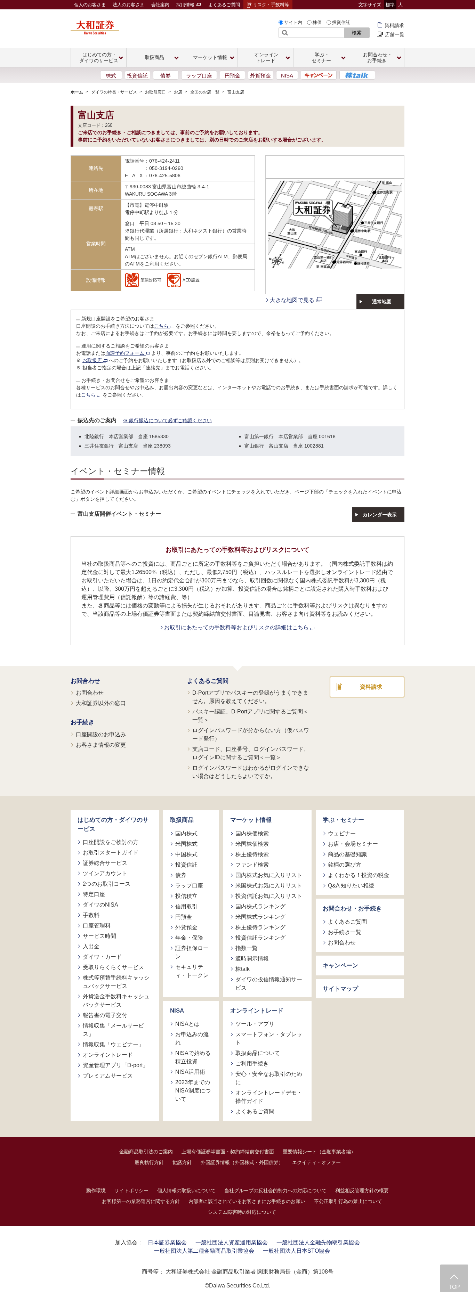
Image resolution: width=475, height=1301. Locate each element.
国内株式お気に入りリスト (268, 875)
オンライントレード (108, 1055)
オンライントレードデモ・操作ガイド (268, 1097)
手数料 (91, 915)
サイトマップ (340, 988)
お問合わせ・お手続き (352, 908)
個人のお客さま (90, 4)
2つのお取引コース (106, 884)
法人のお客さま (128, 4)
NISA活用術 (190, 1072)
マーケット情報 (251, 820)
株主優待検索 (252, 854)
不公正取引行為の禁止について (348, 1201)
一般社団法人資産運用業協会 (231, 1242)
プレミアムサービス (108, 1076)
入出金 (91, 946)
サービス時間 (99, 936)
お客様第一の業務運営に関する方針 (141, 1201)
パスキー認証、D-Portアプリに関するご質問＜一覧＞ (250, 716)
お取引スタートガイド (110, 853)
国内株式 (186, 833)
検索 (357, 32)
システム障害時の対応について (242, 1212)
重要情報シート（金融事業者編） (319, 1151)
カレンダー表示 (380, 514)
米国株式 (186, 844)
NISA (287, 76)
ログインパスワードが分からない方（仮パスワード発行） (250, 734)
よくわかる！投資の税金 (358, 875)
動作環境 (96, 1190)
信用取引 (186, 906)
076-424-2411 (164, 161)
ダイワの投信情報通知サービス (268, 983)
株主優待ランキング (260, 927)
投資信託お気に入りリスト (268, 896)
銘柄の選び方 (344, 865)
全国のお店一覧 (204, 92)
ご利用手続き (252, 1063)
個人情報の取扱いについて (186, 1190)
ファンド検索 (252, 865)
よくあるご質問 (224, 4)
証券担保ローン (192, 952)
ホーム (77, 92)
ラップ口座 (199, 76)
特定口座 (94, 894)
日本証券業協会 (167, 1242)
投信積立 (186, 896)
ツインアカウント (105, 873)
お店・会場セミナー (353, 844)
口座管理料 (97, 925)
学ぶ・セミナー (343, 820)
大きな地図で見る (292, 300)
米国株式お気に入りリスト (268, 886)
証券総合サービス (105, 863)
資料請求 (394, 25)
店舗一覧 (394, 34)
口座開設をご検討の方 (110, 842)
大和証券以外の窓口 (101, 703)
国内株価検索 (252, 833)
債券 (165, 76)
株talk (242, 969)
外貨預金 (260, 76)
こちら (162, 326)
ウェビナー (342, 833)
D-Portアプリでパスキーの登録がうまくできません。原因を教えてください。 (250, 697)
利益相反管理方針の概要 (362, 1190)
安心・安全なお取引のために (268, 1078)
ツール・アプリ (254, 1024)
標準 (390, 4)
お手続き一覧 (344, 932)
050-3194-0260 (166, 168)
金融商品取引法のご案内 (146, 1151)
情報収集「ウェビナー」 (113, 1044)
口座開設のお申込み (101, 734)
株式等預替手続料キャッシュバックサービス (116, 982)
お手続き (82, 722)
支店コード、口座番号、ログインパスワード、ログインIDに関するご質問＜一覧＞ (250, 753)
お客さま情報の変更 (101, 745)
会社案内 (160, 4)
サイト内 (293, 22)
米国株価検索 (252, 844)
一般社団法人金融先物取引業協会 (318, 1242)
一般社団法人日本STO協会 (296, 1251)
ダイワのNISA (100, 905)
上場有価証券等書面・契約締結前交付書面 (228, 1151)
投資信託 (341, 22)
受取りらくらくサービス (113, 967)
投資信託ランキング (260, 938)
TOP (454, 1287)
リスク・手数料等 (271, 4)
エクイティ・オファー (316, 1162)
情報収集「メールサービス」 (113, 1030)
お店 (178, 92)
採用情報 (186, 4)
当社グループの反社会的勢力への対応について (275, 1190)
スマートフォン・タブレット (268, 1038)
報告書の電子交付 (105, 1015)
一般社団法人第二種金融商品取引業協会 (204, 1251)
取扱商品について (257, 1053)
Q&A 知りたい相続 (351, 886)
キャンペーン (340, 965)
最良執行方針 (149, 1162)
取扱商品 (182, 820)
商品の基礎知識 (347, 854)
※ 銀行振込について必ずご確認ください (167, 420)
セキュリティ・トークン (192, 971)
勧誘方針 (182, 1162)
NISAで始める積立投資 (193, 1057)
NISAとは (187, 1024)
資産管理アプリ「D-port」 (115, 1065)
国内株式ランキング (260, 906)
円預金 (232, 76)
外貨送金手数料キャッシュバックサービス (116, 1000)
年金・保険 (189, 938)
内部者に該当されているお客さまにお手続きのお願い (246, 1201)
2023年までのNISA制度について (193, 1090)
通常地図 (382, 301)
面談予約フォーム (125, 353)
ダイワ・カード (102, 957)
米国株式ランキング (260, 917)
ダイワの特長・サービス (114, 92)
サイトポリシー (131, 1190)
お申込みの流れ (192, 1038)
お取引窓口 (155, 92)
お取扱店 (92, 360)
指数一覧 (246, 948)
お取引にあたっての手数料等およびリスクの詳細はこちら (237, 627)
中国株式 (186, 854)
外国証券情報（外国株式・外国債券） (242, 1162)
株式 (111, 76)
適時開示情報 (252, 959)
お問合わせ (85, 681)
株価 (317, 22)
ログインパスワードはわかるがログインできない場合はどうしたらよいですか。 (250, 772)
